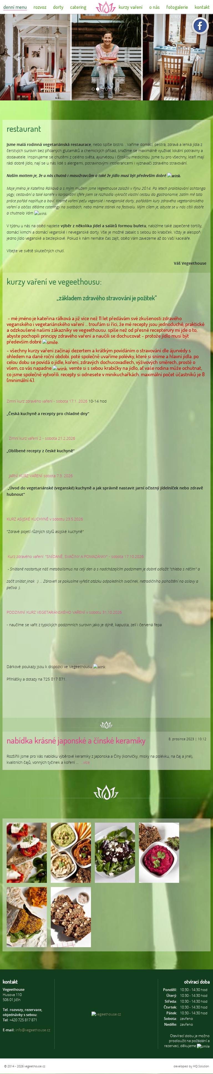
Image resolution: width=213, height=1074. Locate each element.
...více (85, 762)
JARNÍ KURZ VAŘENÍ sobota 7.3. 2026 (41, 475)
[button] (16, 57)
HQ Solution (201, 1066)
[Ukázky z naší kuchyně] (27, 853)
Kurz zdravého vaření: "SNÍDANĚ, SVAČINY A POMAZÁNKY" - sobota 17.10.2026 (76, 556)
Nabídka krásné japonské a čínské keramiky (76, 740)
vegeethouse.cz (34, 1066)
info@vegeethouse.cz (33, 1029)
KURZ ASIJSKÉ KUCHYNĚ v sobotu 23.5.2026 (45, 519)
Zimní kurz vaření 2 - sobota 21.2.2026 (42, 438)
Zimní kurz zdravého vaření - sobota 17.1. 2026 (47, 401)
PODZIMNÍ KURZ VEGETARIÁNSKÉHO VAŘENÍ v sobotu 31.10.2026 (64, 612)
